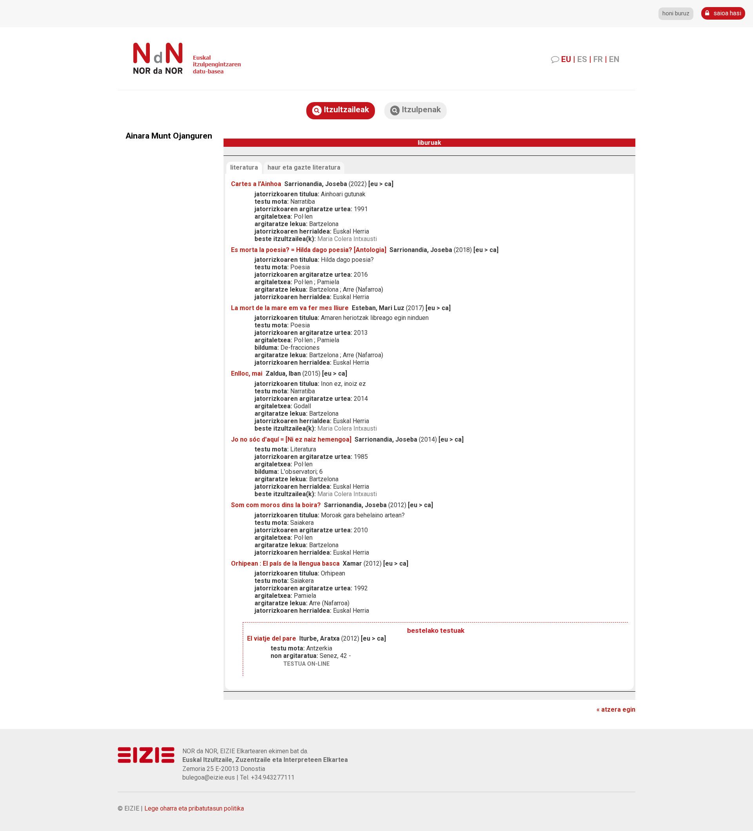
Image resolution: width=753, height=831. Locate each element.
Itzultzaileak (345, 109)
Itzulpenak (420, 109)
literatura (244, 167)
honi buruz (675, 13)
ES (582, 59)
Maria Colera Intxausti (347, 239)
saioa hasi (726, 13)
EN (614, 59)
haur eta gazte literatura (303, 167)
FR (598, 59)
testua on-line (306, 664)
